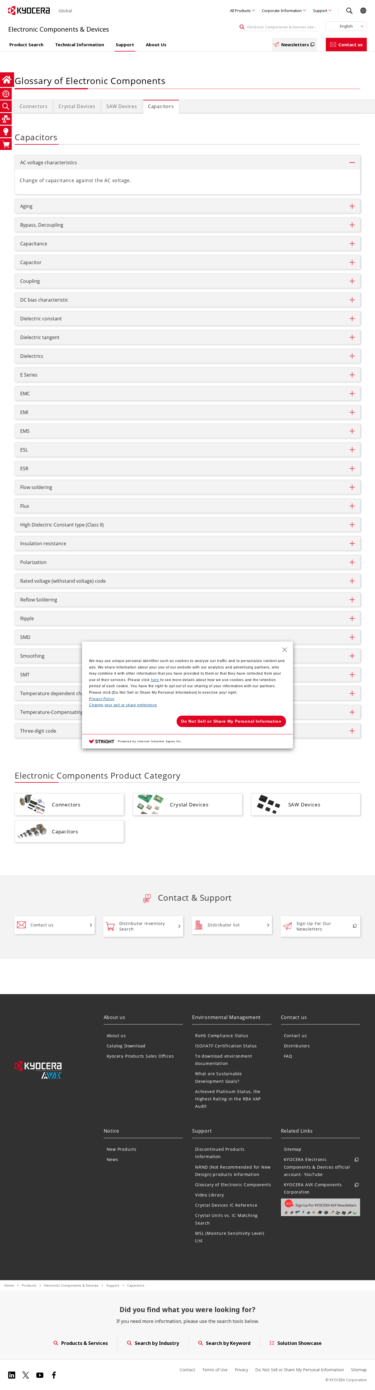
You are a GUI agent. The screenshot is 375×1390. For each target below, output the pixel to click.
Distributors (297, 1046)
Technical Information (79, 44)
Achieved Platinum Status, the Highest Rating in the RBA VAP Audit (228, 1099)
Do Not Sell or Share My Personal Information (299, 1369)
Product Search (26, 44)
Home (9, 1285)
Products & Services (84, 1343)
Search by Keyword (228, 1343)
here (155, 680)
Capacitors (161, 106)
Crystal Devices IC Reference (226, 1205)
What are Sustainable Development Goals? (218, 1077)
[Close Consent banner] (284, 649)
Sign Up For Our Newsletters (313, 926)
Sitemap (293, 1149)
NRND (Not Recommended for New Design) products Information (233, 1170)
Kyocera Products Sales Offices (140, 1056)
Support (320, 10)
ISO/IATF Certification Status (226, 1046)
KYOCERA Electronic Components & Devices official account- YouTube (317, 1167)
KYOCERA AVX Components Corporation (313, 1188)
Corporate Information (282, 10)
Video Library (209, 1195)
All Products (240, 10)
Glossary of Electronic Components (233, 1184)
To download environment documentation (223, 1059)
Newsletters (295, 44)
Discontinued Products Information (220, 1152)
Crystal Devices (77, 106)
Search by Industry (157, 1343)
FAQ (288, 1056)
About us (116, 1035)
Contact (187, 1369)
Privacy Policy (102, 699)
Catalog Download (126, 1046)
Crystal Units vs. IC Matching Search (226, 1219)
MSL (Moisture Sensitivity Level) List (229, 1236)
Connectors (34, 106)
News (112, 1159)
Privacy (241, 1369)
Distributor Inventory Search (142, 926)
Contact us (350, 44)
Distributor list (224, 925)
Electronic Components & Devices (71, 1285)
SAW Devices (121, 106)
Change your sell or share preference (123, 705)
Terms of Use (215, 1369)
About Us (156, 44)
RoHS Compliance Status (221, 1035)
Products (29, 1285)
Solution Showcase (299, 1343)
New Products (122, 1149)
